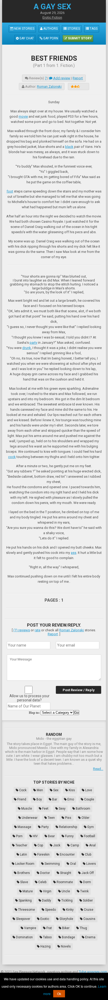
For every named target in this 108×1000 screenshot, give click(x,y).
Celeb (41, 882)
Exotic (44, 919)
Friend (21, 799)
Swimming (52, 864)
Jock (56, 845)
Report (78, 78)
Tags (93, 28)
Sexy (62, 808)
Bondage (68, 937)
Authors (50, 28)
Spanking (25, 900)
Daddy (46, 900)
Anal (92, 845)
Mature (27, 891)
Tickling (67, 900)
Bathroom (82, 808)
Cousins (89, 919)
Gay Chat (26, 38)
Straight (65, 873)
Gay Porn (50, 38)
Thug (83, 928)
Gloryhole (66, 919)
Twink (84, 891)
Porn (19, 836)
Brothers (23, 873)
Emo (70, 799)
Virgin (46, 891)
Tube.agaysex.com (93, 972)
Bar (54, 799)
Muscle (26, 808)
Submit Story (79, 38)
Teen (51, 818)
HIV (35, 836)
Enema (89, 937)
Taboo (47, 937)
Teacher (21, 845)
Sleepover (22, 919)
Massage (24, 827)
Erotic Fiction (52, 17)
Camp (74, 845)
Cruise (88, 910)
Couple (88, 799)
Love (88, 790)
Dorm (86, 882)
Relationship (67, 827)
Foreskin (43, 854)
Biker (65, 928)
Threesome (26, 910)
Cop (40, 845)
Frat (49, 928)
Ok (59, 993)
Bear (51, 836)
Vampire (29, 928)
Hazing (45, 946)
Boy (39, 799)
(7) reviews (21, 630)
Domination (24, 937)
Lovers (90, 864)
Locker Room (24, 864)
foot (10, 191)
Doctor (44, 873)
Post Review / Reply (79, 690)
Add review (61, 78)
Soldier (87, 900)
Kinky (69, 910)
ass (73, 553)
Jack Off (87, 873)
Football (89, 836)
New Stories (23, 28)
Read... (98, 769)
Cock (22, 790)
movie (23, 116)
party (33, 343)
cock (12, 457)
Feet (44, 808)
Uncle (65, 891)
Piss (67, 818)
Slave (23, 882)
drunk (26, 348)
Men (39, 790)
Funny (69, 836)
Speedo (50, 910)
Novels (65, 946)
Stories (73, 28)
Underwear (29, 818)
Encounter (67, 854)
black (69, 147)
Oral (72, 864)
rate (37, 630)
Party (45, 827)
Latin (23, 854)
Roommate (64, 882)
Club (87, 854)
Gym (90, 827)
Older (85, 818)
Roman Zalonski (49, 86)
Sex (55, 790)
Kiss (71, 790)
